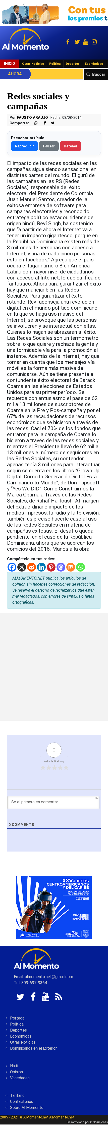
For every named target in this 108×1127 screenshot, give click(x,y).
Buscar (98, 74)
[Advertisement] (54, 667)
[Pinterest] (51, 567)
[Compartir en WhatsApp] (33, 123)
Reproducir (24, 146)
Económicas (94, 64)
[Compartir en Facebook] (42, 123)
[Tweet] (51, 123)
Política (55, 64)
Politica (17, 1024)
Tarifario (17, 1095)
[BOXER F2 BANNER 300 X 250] (54, 907)
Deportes (73, 64)
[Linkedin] (41, 567)
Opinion (16, 1071)
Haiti (14, 1065)
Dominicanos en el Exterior (33, 1048)
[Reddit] (31, 567)
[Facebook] (12, 567)
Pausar (49, 146)
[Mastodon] (61, 567)
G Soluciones (99, 1122)
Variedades (20, 1078)
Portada (17, 1018)
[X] (21, 567)
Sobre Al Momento (26, 1107)
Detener (70, 146)
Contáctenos (21, 1101)
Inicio (9, 63)
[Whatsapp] (80, 567)
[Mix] (70, 567)
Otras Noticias (33, 64)
